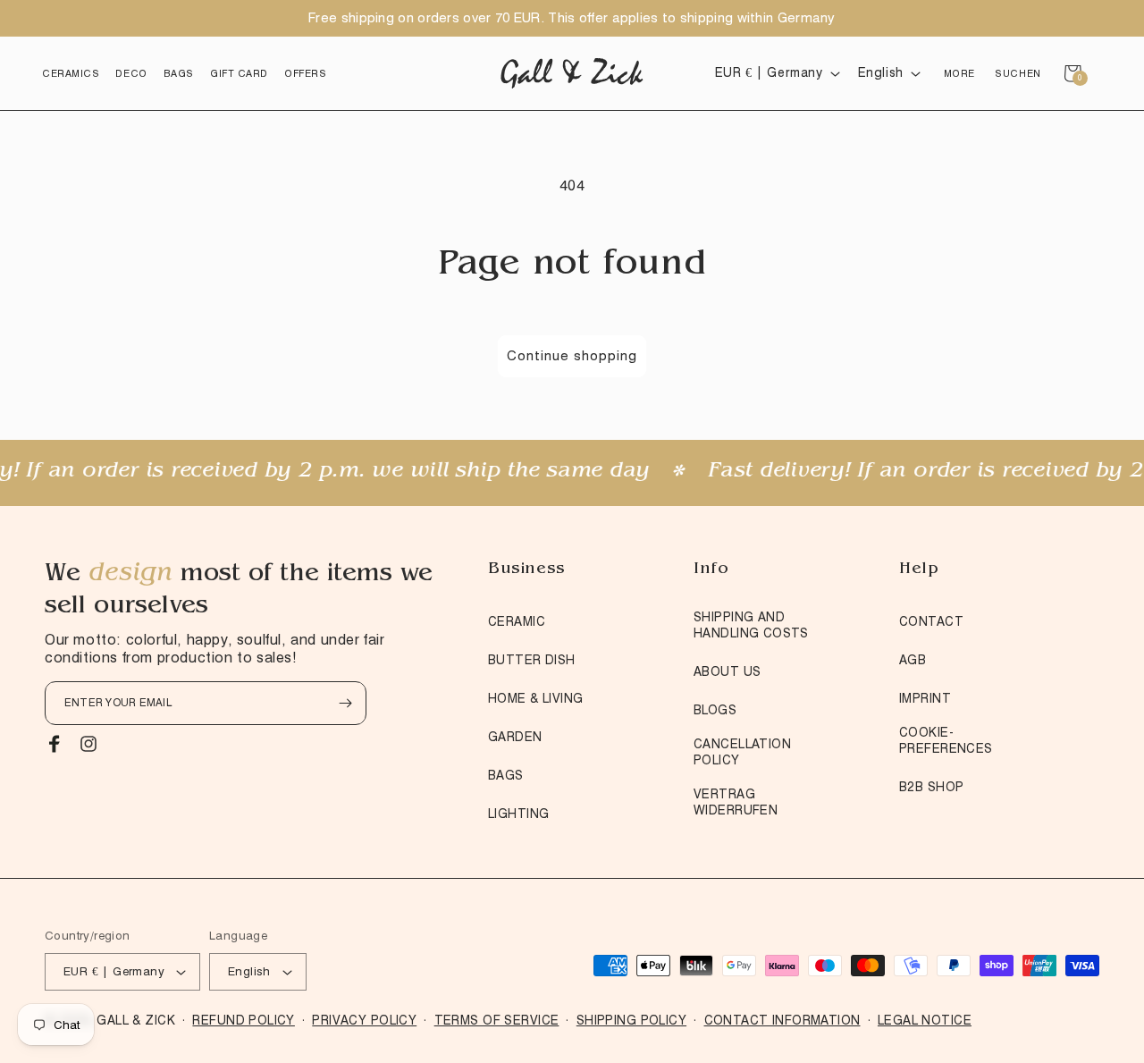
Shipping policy (631, 1020)
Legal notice (925, 1020)
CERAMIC (516, 621)
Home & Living (535, 698)
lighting (518, 813)
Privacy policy (364, 1020)
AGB (912, 660)
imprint (925, 698)
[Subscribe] (345, 703)
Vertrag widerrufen (736, 802)
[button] (70, 73)
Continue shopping (572, 356)
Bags (506, 775)
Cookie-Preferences (946, 740)
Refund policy (243, 1020)
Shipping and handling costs (751, 625)
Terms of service (496, 1020)
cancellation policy (742, 752)
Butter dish (532, 660)
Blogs (715, 710)
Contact (931, 621)
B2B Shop (931, 787)
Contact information (782, 1020)
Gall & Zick (136, 1020)
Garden (515, 737)
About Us (727, 671)
